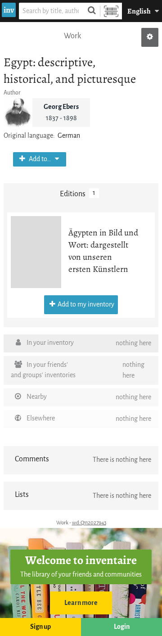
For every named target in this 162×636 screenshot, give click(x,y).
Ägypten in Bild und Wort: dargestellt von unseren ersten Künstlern (103, 250)
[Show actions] (149, 37)
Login (122, 626)
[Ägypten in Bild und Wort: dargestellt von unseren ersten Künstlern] (36, 252)
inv (9, 10)
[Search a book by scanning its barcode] (111, 11)
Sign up (40, 626)
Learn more (81, 603)
